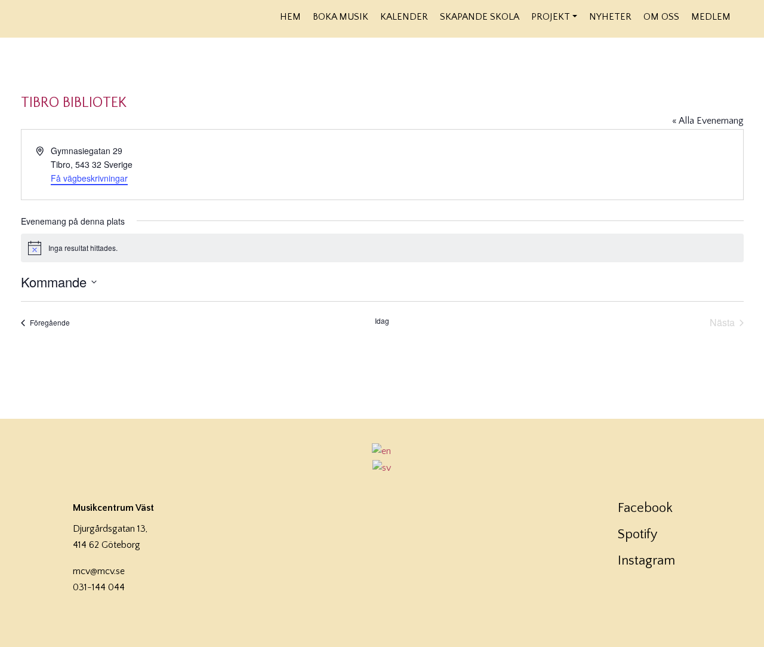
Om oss (661, 16)
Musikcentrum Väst (138, 17)
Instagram (646, 560)
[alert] (382, 248)
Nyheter (610, 16)
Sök (744, 16)
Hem (290, 16)
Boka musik (340, 16)
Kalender (404, 16)
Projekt (550, 16)
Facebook (645, 508)
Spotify (637, 534)
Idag (382, 321)
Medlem (711, 16)
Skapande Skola (479, 16)
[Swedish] (382, 467)
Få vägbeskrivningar (89, 178)
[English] (382, 451)
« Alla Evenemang (708, 120)
